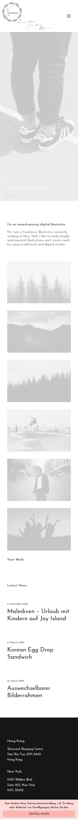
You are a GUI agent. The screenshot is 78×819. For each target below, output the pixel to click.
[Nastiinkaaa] (27, 16)
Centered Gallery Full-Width (28, 188)
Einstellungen (39, 813)
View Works (15, 559)
